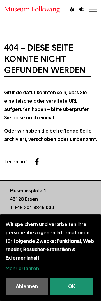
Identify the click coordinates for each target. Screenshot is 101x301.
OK (71, 286)
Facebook (37, 161)
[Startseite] (50, 10)
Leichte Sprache (71, 10)
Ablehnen (27, 286)
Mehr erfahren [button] (22, 268)
